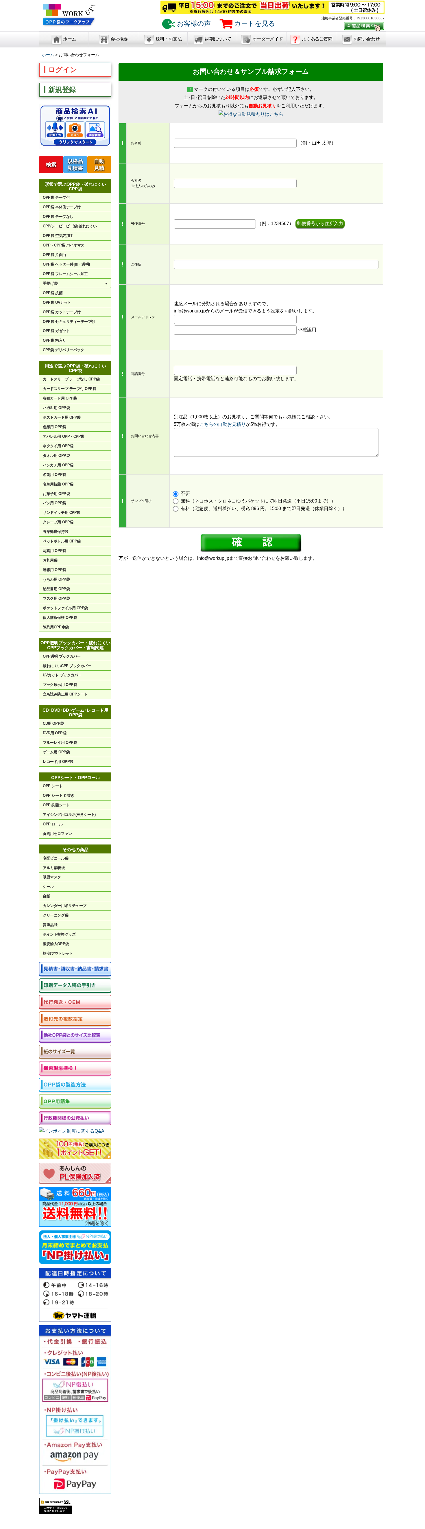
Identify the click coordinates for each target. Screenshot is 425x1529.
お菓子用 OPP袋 (56, 494)
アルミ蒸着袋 (53, 868)
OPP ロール (52, 824)
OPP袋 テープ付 (56, 197)
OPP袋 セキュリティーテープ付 (69, 321)
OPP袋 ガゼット (56, 331)
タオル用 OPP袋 (56, 455)
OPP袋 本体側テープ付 (61, 207)
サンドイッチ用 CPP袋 (61, 512)
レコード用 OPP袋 (58, 761)
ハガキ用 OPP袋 (56, 408)
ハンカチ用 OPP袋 (58, 465)
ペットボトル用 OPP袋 (61, 541)
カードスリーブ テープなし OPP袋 (71, 379)
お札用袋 (50, 560)
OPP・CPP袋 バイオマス (63, 245)
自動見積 (99, 164)
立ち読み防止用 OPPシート (65, 694)
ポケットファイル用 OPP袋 (65, 608)
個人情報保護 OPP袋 (60, 617)
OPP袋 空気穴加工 (58, 235)
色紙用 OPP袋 (54, 427)
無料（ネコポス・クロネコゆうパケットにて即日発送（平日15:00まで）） (258, 500)
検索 (51, 165)
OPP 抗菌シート (56, 805)
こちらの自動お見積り (222, 424)
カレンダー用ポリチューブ (64, 906)
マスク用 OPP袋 (56, 598)
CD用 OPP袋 (53, 723)
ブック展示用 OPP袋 (60, 684)
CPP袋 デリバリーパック (63, 350)
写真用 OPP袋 (54, 551)
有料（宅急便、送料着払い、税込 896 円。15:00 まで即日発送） (263, 508)
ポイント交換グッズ (59, 934)
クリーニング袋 (55, 915)
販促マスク (52, 877)
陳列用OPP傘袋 (56, 627)
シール (48, 886)
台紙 (46, 896)
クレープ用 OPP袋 (58, 522)
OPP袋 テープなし (58, 216)
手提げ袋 (75, 283)
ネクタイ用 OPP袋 (58, 446)
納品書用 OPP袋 (56, 589)
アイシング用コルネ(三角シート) (69, 814)
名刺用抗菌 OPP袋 (58, 484)
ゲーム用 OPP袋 (56, 752)
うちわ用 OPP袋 (56, 579)
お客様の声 (193, 23)
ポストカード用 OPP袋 (61, 417)
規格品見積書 (75, 164)
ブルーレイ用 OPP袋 (60, 742)
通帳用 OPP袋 (54, 570)
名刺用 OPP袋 (54, 474)
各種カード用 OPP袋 (60, 398)
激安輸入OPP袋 (56, 944)
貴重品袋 (50, 925)
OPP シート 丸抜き (58, 795)
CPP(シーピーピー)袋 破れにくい (70, 226)
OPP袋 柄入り (54, 340)
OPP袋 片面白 (54, 255)
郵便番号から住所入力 (320, 223)
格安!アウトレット (58, 953)
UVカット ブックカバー (62, 675)
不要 (185, 493)
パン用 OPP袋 (54, 503)
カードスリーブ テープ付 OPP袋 (69, 389)
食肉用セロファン (57, 833)
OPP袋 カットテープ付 (61, 312)
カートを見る (253, 23)
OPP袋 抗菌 (52, 293)
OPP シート (52, 786)
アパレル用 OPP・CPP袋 (63, 436)
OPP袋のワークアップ (69, 18)
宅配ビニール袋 (55, 858)
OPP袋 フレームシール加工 (65, 274)
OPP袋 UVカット (57, 302)
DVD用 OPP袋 (54, 733)
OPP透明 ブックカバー (61, 656)
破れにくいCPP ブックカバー (67, 666)
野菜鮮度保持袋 (55, 531)
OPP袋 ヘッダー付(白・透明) (66, 264)
